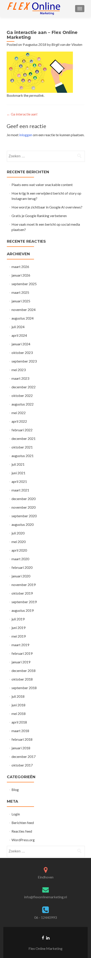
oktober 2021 (22, 447)
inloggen (25, 135)
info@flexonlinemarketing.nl (45, 897)
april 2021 (19, 481)
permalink (36, 95)
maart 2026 (20, 266)
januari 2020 (20, 576)
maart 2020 (20, 559)
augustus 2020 (22, 524)
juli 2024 (18, 327)
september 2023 (24, 361)
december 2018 (23, 670)
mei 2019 (18, 636)
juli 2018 (18, 696)
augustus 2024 (22, 318)
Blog (15, 789)
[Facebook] (43, 937)
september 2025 (24, 284)
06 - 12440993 (45, 917)
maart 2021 (20, 490)
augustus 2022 (22, 404)
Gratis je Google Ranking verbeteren (39, 216)
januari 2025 (20, 301)
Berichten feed (22, 822)
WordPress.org (23, 840)
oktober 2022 (22, 395)
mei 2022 (18, 413)
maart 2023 (20, 378)
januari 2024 (20, 344)
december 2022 (23, 387)
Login (15, 814)
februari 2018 (21, 739)
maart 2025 (20, 292)
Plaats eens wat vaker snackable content (42, 184)
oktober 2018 (22, 679)
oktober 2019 (22, 593)
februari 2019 (21, 653)
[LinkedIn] (47, 937)
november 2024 (23, 309)
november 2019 (23, 584)
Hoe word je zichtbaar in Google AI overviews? (46, 207)
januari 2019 (20, 662)
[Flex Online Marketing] (33, 8)
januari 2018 (20, 748)
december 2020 (23, 499)
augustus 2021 (22, 456)
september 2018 (24, 688)
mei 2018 (18, 713)
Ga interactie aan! (22, 114)
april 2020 (19, 550)
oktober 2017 (22, 765)
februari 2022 (21, 430)
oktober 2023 (22, 352)
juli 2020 (18, 533)
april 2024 (19, 335)
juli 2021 (18, 464)
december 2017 (23, 756)
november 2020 (23, 507)
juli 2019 (18, 619)
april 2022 (19, 421)
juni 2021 (18, 473)
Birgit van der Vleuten (66, 44)
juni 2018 (18, 705)
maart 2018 (20, 731)
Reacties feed (21, 831)
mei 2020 (18, 541)
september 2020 (24, 516)
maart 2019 (20, 645)
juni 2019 (18, 627)
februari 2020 (21, 567)
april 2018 (19, 722)
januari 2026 (20, 275)
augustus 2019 (22, 610)
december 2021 (23, 438)
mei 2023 (18, 370)
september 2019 (24, 602)
